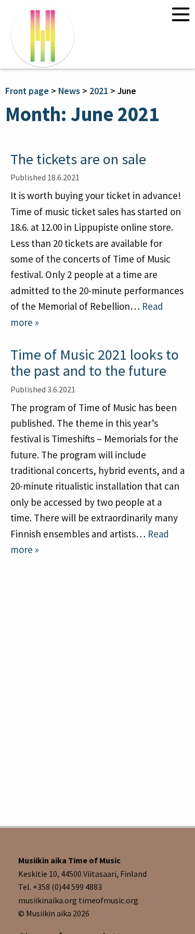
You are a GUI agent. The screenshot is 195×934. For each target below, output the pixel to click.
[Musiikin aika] (42, 35)
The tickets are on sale (78, 159)
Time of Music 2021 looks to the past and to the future (94, 362)
